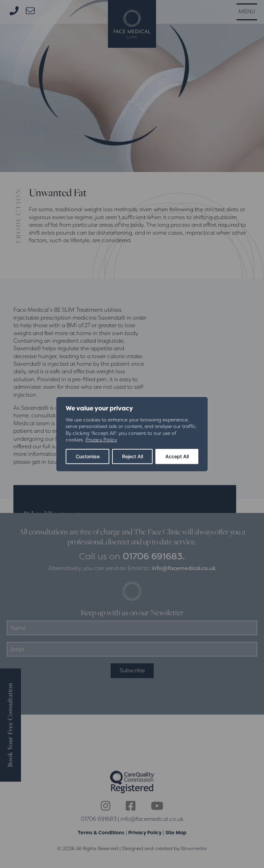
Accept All (177, 456)
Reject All (132, 456)
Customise (88, 456)
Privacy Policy (101, 440)
